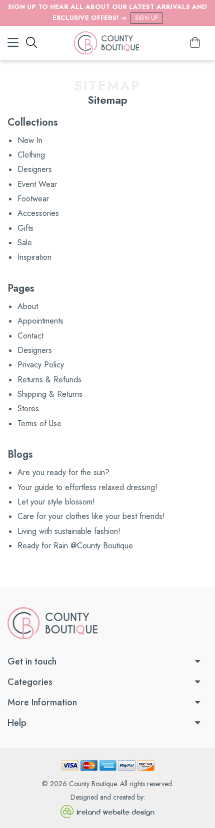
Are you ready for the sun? (64, 472)
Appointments (41, 321)
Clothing (31, 155)
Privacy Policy (41, 364)
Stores (28, 408)
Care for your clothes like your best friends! (91, 516)
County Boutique (92, 784)
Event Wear (37, 184)
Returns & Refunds (50, 379)
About (28, 306)
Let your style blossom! (56, 501)
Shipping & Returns (50, 394)
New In (30, 140)
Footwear (33, 198)
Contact (31, 335)
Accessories (38, 213)
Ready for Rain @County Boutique (75, 545)
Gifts (26, 228)
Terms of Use (40, 423)
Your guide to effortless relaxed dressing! (88, 487)
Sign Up (146, 17)
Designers (35, 169)
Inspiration (35, 257)
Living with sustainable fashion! (69, 531)
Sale (25, 242)
